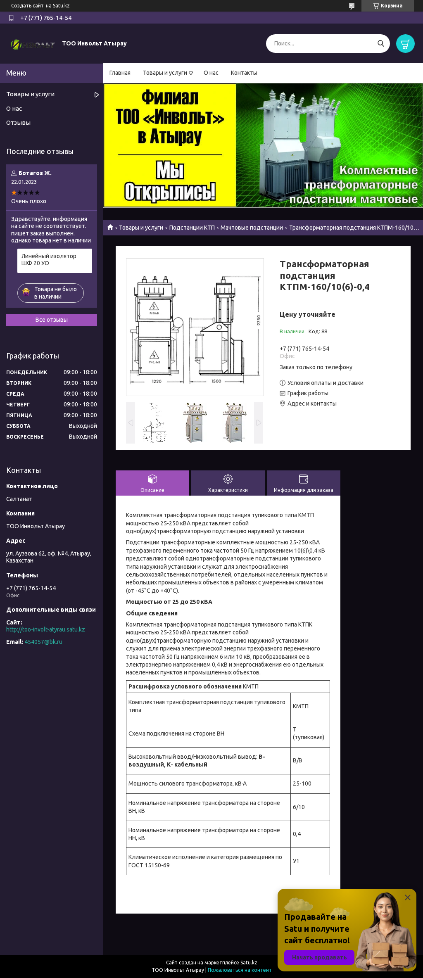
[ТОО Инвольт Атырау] (33, 43)
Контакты (244, 72)
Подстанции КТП (192, 227)
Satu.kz (248, 962)
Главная (120, 72)
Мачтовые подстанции (252, 227)
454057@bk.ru (43, 642)
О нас (211, 72)
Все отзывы (52, 319)
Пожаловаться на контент (240, 970)
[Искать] (380, 43)
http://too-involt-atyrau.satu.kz (45, 629)
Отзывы (18, 122)
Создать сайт (27, 5)
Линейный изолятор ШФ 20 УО (48, 260)
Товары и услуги (165, 72)
